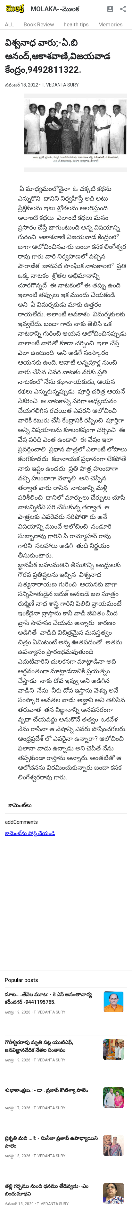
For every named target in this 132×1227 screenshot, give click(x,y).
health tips (76, 24)
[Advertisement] (66, 904)
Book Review (39, 24)
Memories (110, 24)
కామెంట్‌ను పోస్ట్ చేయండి (30, 833)
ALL (9, 24)
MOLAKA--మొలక (55, 9)
